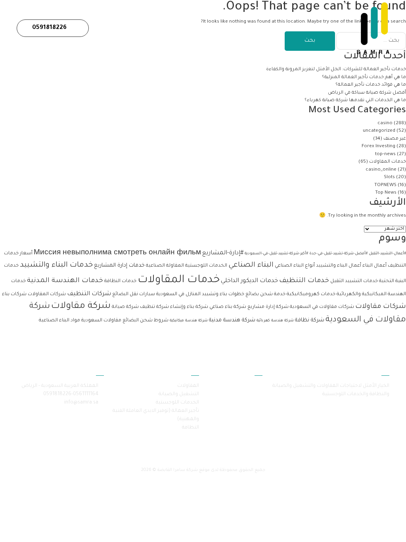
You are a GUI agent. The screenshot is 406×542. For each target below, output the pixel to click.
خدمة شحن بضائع (265, 294)
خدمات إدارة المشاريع (119, 266)
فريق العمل (235, 28)
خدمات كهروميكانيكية (311, 294)
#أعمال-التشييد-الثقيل (387, 254)
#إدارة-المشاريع (222, 253)
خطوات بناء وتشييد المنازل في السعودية (200, 294)
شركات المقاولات (47, 294)
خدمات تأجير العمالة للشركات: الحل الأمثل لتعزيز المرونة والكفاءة (335, 69)
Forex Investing (378, 146)
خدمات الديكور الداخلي (249, 281)
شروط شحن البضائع (146, 320)
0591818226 (50, 28)
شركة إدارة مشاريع (268, 307)
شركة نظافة (309, 320)
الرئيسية (326, 28)
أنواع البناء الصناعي (295, 266)
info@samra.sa (81, 403)
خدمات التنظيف (304, 281)
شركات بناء (14, 294)
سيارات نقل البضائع (133, 294)
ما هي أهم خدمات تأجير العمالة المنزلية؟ (363, 77)
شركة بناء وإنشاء (189, 307)
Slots (389, 177)
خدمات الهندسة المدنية (65, 281)
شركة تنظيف (154, 307)
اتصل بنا (172, 28)
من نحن (296, 28)
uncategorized (379, 131)
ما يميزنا (202, 28)
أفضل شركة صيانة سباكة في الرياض (367, 93)
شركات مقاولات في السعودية (322, 307)
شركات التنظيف (89, 294)
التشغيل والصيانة (179, 394)
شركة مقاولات (81, 306)
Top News (385, 193)
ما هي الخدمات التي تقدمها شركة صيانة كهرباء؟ (354, 100)
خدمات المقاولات (387, 162)
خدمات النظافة (120, 281)
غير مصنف (394, 139)
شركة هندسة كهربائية (275, 321)
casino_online (381, 170)
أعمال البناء (374, 266)
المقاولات (188, 386)
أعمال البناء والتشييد (338, 266)
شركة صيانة (125, 307)
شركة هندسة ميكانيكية (189, 321)
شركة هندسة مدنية (232, 320)
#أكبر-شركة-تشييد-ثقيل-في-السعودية (276, 254)
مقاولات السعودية (101, 320)
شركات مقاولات (380, 307)
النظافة (190, 428)
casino (385, 123)
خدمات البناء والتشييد (56, 265)
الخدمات (268, 28)
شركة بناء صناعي (227, 307)
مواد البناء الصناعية (59, 320)
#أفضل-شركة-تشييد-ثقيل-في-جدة (338, 254)
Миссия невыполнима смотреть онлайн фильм (117, 253)
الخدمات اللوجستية (206, 266)
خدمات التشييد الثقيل (354, 281)
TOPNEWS (385, 185)
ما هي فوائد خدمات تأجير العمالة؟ (370, 85)
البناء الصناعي (251, 265)
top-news (385, 154)
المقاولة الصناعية (165, 266)
